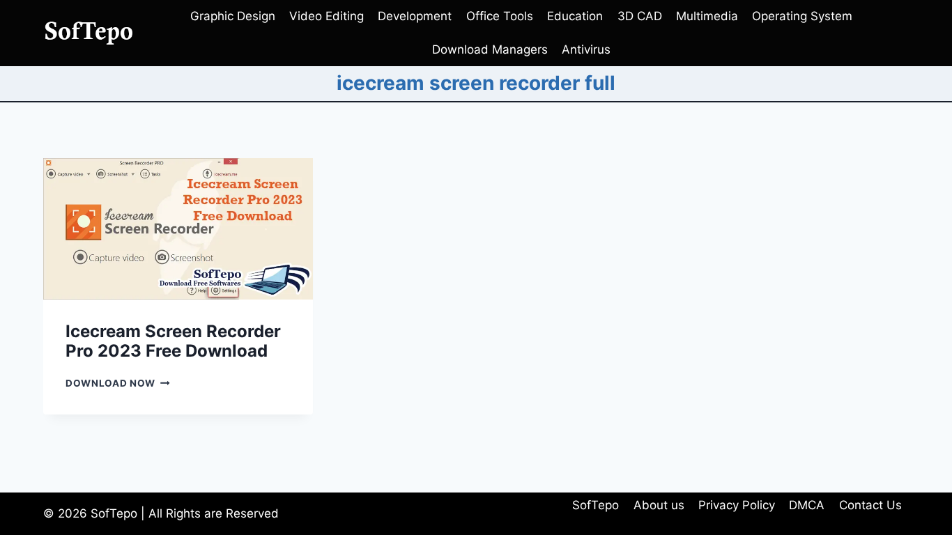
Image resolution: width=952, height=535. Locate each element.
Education (575, 16)
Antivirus (586, 49)
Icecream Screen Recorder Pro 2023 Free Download (173, 341)
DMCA (806, 505)
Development (415, 16)
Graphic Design (232, 16)
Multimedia (707, 16)
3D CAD (639, 16)
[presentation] (178, 229)
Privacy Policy (736, 505)
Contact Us (870, 505)
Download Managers (490, 49)
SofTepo (595, 505)
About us (659, 505)
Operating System (802, 16)
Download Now (118, 383)
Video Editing (326, 16)
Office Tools (499, 16)
